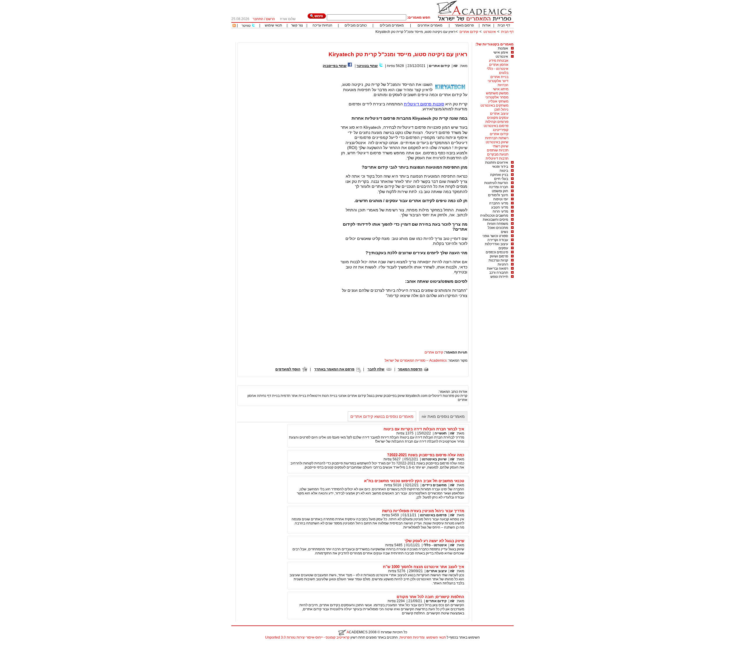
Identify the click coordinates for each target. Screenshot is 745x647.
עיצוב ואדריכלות (496, 244)
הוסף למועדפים (287, 369)
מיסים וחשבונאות (495, 220)
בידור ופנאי (500, 167)
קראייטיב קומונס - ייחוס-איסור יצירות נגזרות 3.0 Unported (307, 637)
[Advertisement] (408, 40)
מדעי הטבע (499, 207)
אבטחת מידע (498, 61)
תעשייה (440, 433)
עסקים (503, 248)
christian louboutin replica (22, 645)
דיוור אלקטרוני (498, 81)
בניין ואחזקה (499, 175)
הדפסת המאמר (410, 369)
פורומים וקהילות (496, 122)
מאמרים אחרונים (430, 25)
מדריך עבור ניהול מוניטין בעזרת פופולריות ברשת (423, 511)
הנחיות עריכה (322, 25)
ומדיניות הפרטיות (412, 637)
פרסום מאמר (464, 25)
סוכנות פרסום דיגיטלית (424, 104)
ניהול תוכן (501, 109)
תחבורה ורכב (498, 273)
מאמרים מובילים (392, 25)
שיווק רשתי (500, 146)
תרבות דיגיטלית (497, 158)
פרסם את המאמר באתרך (334, 369)
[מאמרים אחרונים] (234, 26)
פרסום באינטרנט (496, 126)
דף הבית (504, 25)
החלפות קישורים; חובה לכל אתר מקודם (430, 597)
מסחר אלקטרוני (496, 97)
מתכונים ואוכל (498, 228)
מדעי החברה (498, 203)
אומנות (503, 48)
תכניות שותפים (497, 150)
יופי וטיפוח (500, 199)
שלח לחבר (376, 369)
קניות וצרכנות (498, 260)
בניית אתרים (499, 77)
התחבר (258, 19)
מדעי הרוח (500, 211)
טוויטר (246, 26)
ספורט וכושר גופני (495, 236)
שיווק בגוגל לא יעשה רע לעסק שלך (434, 541)
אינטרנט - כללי (497, 69)
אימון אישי (500, 52)
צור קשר (297, 25)
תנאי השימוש (436, 637)
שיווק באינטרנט (497, 142)
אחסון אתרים (498, 65)
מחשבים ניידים (434, 485)
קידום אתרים (469, 32)
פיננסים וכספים (497, 252)
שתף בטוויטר (367, 66)
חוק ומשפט (500, 191)
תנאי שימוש (273, 25)
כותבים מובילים (356, 25)
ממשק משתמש (497, 93)
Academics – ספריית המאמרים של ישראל (416, 360)
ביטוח (504, 171)
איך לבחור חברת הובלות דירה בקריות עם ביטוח (424, 429)
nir (455, 66)
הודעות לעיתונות (496, 183)
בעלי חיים (501, 179)
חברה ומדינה (498, 187)
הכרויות (503, 85)
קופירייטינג (500, 130)
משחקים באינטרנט (494, 105)
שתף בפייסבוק (335, 66)
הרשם (270, 19)
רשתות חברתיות (496, 138)
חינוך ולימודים (498, 195)
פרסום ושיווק (499, 256)
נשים (504, 232)
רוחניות (503, 264)
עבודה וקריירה (497, 240)
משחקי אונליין (498, 101)
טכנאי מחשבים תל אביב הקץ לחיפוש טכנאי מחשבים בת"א (414, 481)
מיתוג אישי (500, 89)
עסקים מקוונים (497, 118)
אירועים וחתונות (496, 162)
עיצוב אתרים (499, 114)
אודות (486, 25)
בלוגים (503, 73)
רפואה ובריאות (497, 268)
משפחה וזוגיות (497, 224)
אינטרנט (489, 32)
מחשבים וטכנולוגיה (494, 215)
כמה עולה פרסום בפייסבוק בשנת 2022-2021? (425, 455)
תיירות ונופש (499, 277)
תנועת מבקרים (497, 154)
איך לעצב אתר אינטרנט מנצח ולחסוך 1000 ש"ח (423, 567)
